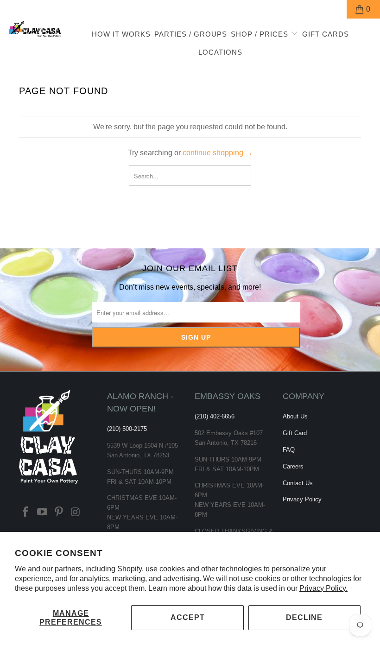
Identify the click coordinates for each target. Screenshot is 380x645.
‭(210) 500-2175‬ (127, 428)
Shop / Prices (261, 34)
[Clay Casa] (35, 29)
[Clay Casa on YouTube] (43, 512)
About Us (295, 416)
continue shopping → (218, 153)
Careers (293, 466)
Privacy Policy (302, 499)
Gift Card (295, 433)
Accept (188, 617)
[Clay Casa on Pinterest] (59, 512)
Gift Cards (325, 34)
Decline (304, 617)
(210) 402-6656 (214, 416)
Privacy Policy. (323, 588)
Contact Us (298, 483)
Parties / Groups (190, 34)
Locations (220, 52)
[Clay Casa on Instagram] (75, 512)
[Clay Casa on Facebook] (26, 512)
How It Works (121, 34)
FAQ (289, 449)
